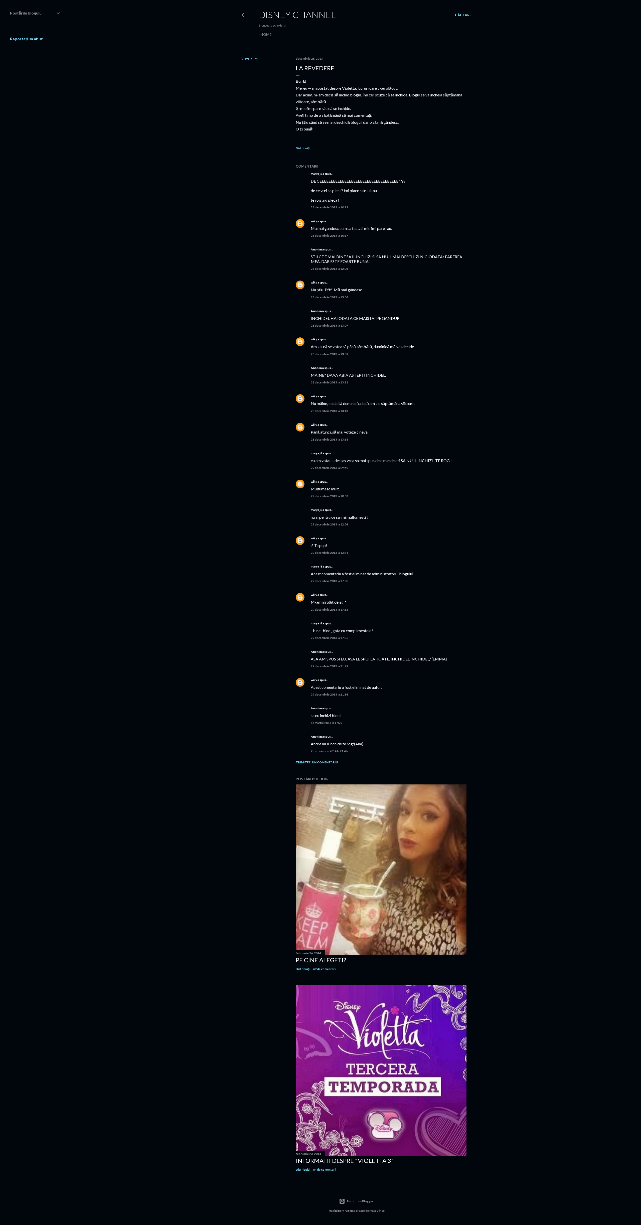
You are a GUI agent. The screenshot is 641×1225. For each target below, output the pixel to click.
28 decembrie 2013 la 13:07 (329, 325)
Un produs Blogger (360, 1201)
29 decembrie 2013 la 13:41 (329, 553)
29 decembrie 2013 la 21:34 (329, 694)
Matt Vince (377, 1210)
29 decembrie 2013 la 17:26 (329, 638)
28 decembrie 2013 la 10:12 (329, 207)
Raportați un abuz (26, 38)
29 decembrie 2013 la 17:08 (329, 581)
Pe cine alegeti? (321, 960)
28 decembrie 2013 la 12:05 (329, 268)
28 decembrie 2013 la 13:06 (329, 297)
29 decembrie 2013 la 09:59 (329, 468)
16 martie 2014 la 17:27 (326, 723)
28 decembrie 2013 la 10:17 (329, 235)
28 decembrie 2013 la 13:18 (329, 439)
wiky (314, 221)
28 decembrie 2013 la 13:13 (329, 411)
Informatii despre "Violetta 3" (345, 1160)
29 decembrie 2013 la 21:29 (329, 666)
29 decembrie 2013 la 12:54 (329, 524)
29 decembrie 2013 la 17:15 (329, 609)
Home (265, 34)
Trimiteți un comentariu (317, 762)
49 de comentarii (324, 969)
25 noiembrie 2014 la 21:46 (329, 751)
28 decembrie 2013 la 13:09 (329, 354)
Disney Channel (297, 14)
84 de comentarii (324, 1169)
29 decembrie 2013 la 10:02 (329, 496)
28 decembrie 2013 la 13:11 (329, 382)
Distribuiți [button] (249, 59)
